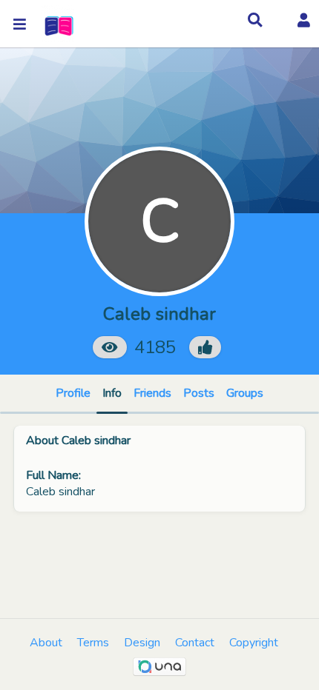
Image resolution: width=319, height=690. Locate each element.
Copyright (253, 642)
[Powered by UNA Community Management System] (159, 666)
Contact (194, 642)
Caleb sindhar (96, 440)
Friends (152, 393)
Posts (198, 393)
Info (112, 393)
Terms (93, 642)
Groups (244, 393)
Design (142, 642)
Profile (73, 393)
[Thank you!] (205, 347)
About (46, 642)
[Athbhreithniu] (57, 24)
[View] (110, 347)
